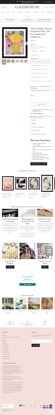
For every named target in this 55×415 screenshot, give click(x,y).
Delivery (27, 16)
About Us (43, 12)
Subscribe (35, 345)
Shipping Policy (6, 356)
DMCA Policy (5, 348)
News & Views (50, 12)
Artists (13, 12)
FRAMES (45, 267)
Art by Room (19, 12)
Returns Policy (6, 352)
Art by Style (27, 12)
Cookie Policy (6, 350)
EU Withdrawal (6, 358)
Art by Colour (35, 12)
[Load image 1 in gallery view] (15, 42)
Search (4, 335)
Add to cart (41, 104)
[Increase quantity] (39, 98)
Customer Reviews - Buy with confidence (11, 337)
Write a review (27, 284)
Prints (8, 12)
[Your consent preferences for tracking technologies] (52, 412)
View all (27, 172)
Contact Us (5, 343)
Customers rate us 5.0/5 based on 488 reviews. (45, 116)
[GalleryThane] (27, 7)
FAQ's (4, 341)
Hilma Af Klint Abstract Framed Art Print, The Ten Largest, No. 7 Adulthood (18, 25)
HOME (2, 12)
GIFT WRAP (10, 267)
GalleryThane (8, 409)
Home (3, 25)
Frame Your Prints (6, 354)
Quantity (32, 95)
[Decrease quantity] (32, 98)
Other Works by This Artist (27, 171)
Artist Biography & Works (38, 163)
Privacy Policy (6, 345)
